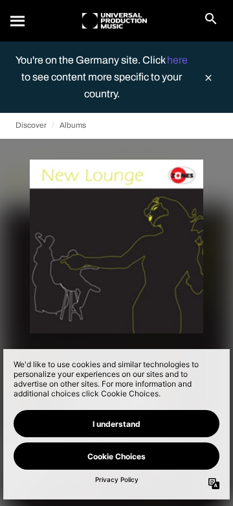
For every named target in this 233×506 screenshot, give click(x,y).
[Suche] (18, 20)
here (177, 60)
